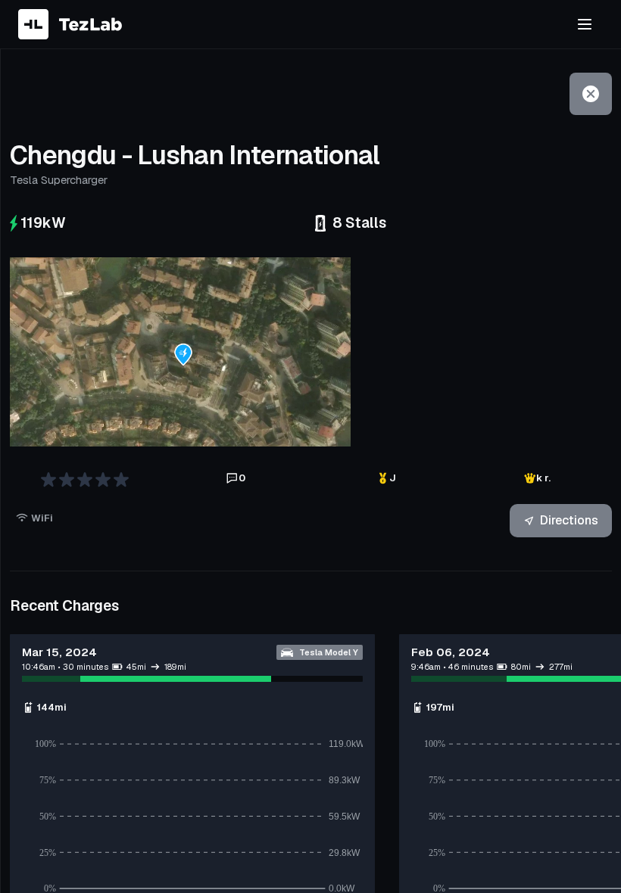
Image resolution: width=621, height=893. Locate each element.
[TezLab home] (70, 24)
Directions (569, 520)
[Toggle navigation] (584, 24)
